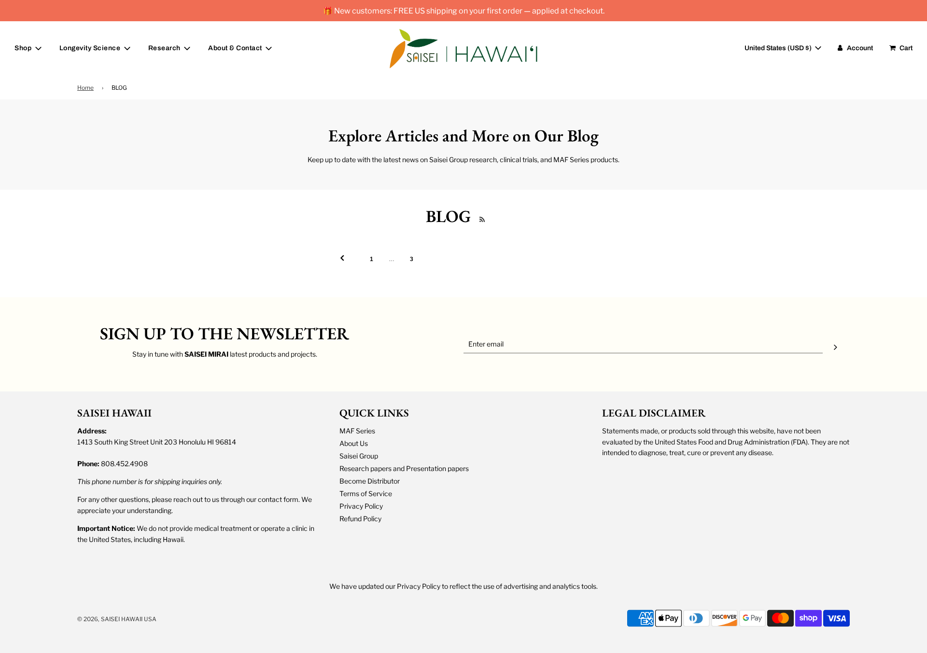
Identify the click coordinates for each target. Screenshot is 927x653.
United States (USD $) (778, 48)
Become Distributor (369, 481)
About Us (353, 443)
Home (85, 87)
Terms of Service (365, 493)
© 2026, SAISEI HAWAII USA (116, 619)
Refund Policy (360, 518)
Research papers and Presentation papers (404, 468)
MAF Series (357, 431)
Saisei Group (358, 456)
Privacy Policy (361, 506)
